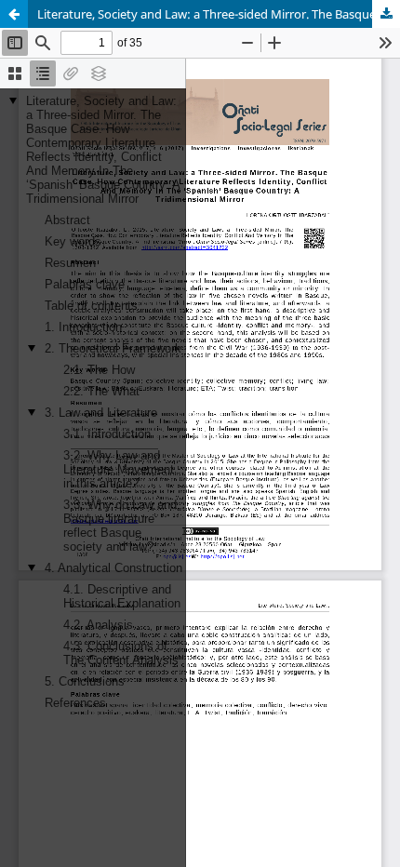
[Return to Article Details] (14, 14)
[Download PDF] (386, 14)
